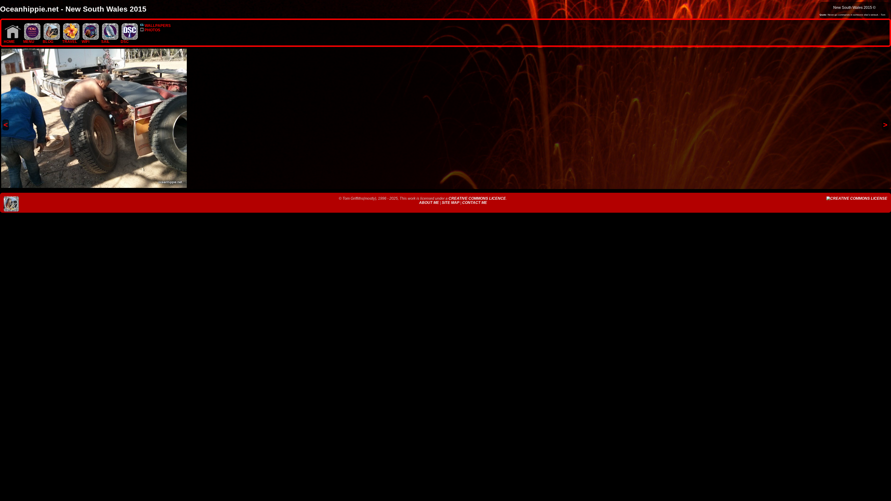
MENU (28, 42)
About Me (429, 203)
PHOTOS (152, 30)
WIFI (85, 42)
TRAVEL (69, 42)
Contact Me (474, 203)
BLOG (48, 42)
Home (9, 42)
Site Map (450, 203)
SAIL (105, 42)
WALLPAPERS (157, 26)
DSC (125, 42)
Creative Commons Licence (477, 198)
